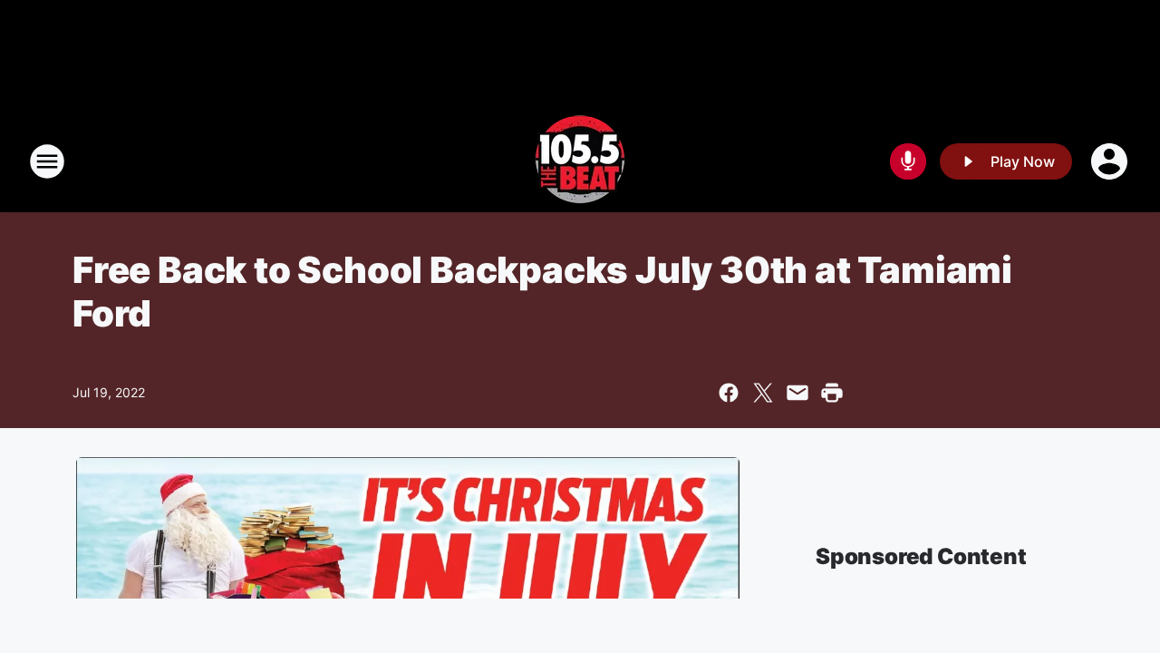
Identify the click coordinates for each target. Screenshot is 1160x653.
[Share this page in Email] (797, 392)
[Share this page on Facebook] (728, 392)
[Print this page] (832, 392)
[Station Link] (580, 161)
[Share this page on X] (763, 392)
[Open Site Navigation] (47, 161)
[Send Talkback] (908, 161)
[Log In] (1111, 161)
